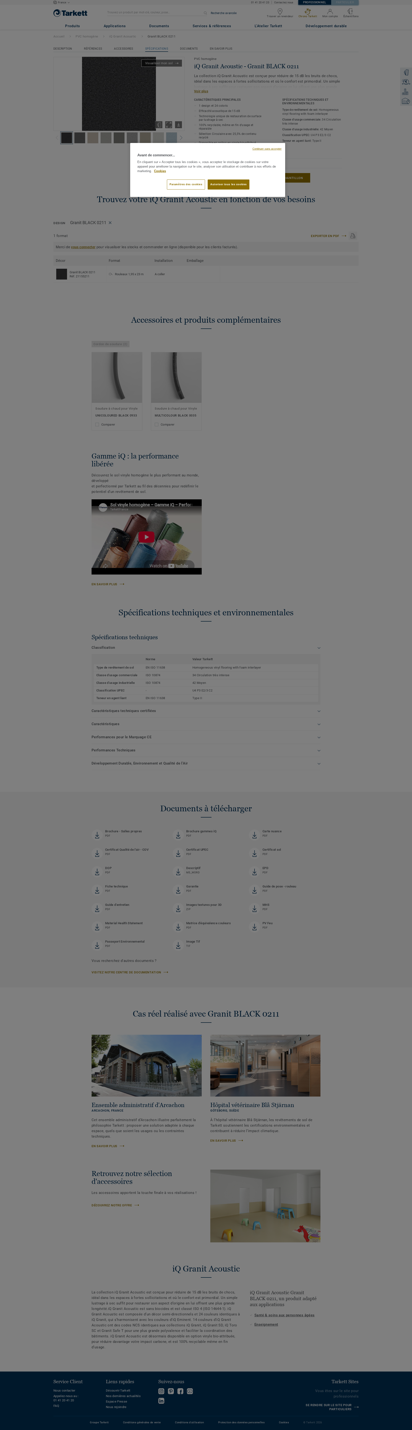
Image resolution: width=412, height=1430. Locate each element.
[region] (207, 170)
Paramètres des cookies (186, 184)
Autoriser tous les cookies (228, 184)
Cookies (160, 171)
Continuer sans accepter (267, 148)
